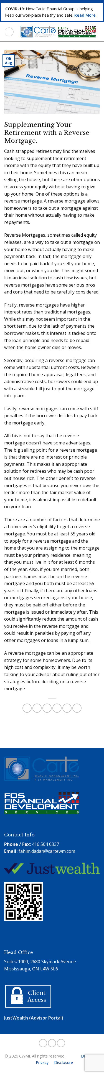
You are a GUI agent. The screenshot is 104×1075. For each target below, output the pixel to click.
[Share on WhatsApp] (27, 708)
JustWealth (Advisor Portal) (33, 1018)
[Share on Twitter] (47, 708)
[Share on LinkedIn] (77, 708)
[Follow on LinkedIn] (61, 1043)
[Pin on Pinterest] (67, 708)
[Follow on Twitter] (52, 1043)
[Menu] (9, 31)
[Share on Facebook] (37, 708)
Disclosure (63, 1062)
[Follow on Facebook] (43, 1043)
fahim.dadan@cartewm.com (47, 851)
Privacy (42, 1062)
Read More (85, 15)
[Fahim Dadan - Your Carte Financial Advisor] (57, 31)
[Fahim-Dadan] (25, 938)
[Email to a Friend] (57, 708)
